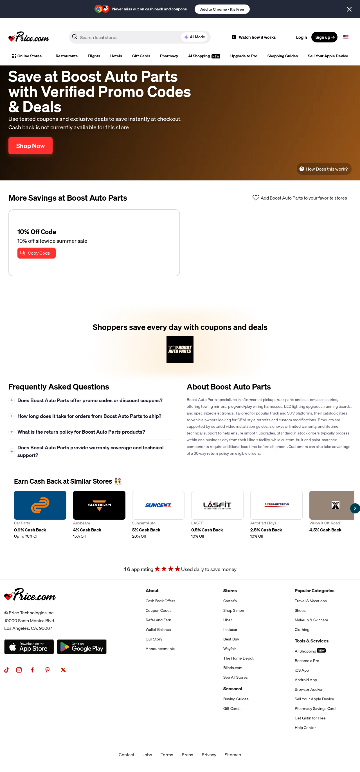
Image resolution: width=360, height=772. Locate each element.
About (152, 590)
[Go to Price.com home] (28, 37)
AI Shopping (199, 56)
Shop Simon (233, 610)
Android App (306, 680)
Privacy (209, 754)
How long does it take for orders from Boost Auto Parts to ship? (86, 416)
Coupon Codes (159, 610)
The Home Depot (238, 658)
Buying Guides (236, 699)
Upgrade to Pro (243, 56)
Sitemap (233, 754)
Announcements (160, 649)
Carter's (230, 601)
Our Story (154, 639)
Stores (230, 590)
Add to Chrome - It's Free (222, 9)
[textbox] (345, 37)
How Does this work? (327, 169)
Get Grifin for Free (310, 718)
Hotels (116, 56)
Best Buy (231, 639)
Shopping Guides (282, 56)
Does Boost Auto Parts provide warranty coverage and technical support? (87, 451)
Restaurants (67, 56)
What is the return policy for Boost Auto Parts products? (77, 432)
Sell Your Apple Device (328, 56)
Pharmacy (169, 56)
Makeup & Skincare (311, 620)
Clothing (302, 629)
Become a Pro (307, 661)
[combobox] (140, 37)
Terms (167, 754)
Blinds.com (232, 668)
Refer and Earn (158, 620)
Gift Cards (141, 56)
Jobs (147, 754)
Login (301, 37)
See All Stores (235, 677)
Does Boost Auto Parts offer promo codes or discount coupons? (86, 400)
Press (187, 754)
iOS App (302, 670)
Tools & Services (311, 640)
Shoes (300, 610)
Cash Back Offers (160, 601)
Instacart (231, 629)
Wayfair (229, 649)
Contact (126, 754)
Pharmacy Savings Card (315, 708)
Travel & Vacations (311, 601)
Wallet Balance (158, 629)
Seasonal (232, 688)
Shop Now (30, 146)
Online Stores (29, 56)
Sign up (323, 37)
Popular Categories (314, 590)
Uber (227, 620)
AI (197, 37)
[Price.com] (30, 607)
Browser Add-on (309, 689)
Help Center (305, 728)
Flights (94, 56)
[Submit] (74, 38)
